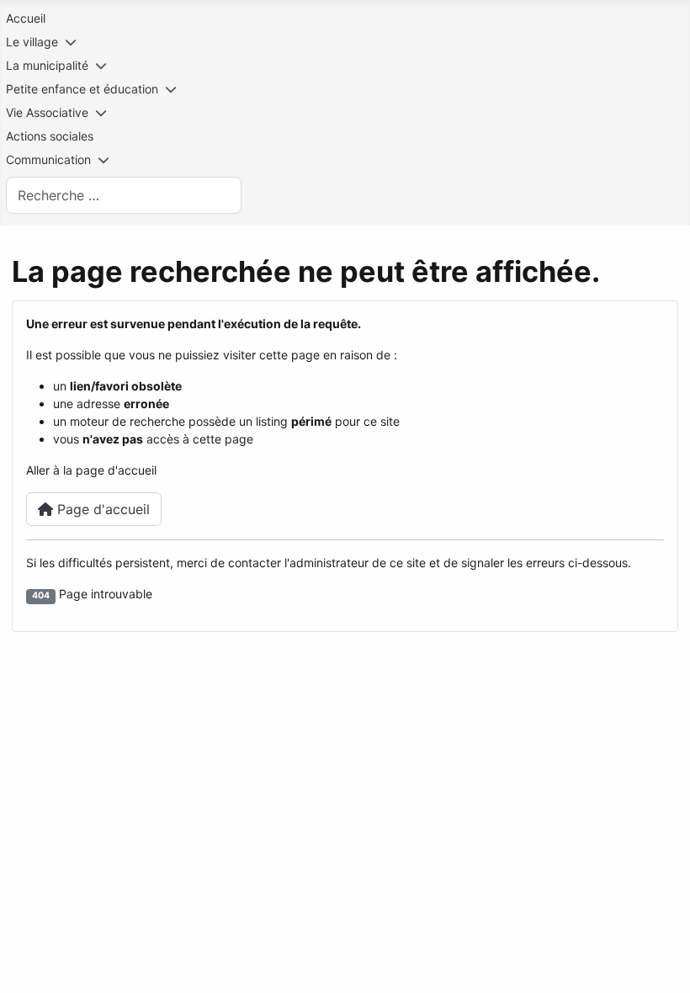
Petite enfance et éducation (82, 89)
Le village (32, 42)
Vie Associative (47, 112)
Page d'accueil (101, 509)
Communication (48, 159)
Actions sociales (49, 136)
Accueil (25, 18)
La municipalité (47, 65)
